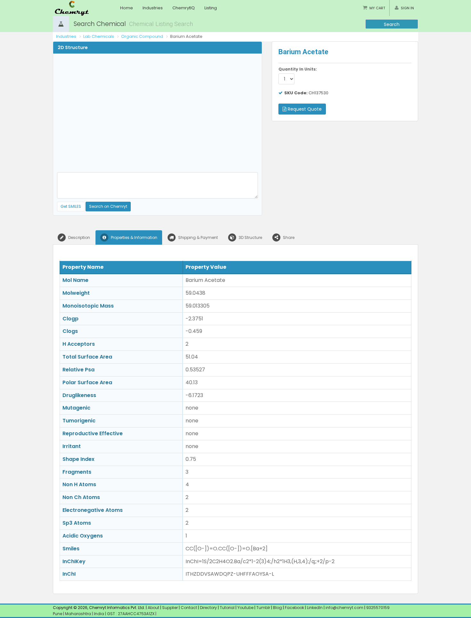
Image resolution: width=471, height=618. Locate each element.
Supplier (170, 607)
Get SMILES (71, 206)
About (153, 607)
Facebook (294, 607)
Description (78, 237)
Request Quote (304, 109)
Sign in (407, 8)
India (99, 613)
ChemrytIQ (183, 8)
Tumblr (263, 607)
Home (126, 8)
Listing (210, 8)
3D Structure (250, 237)
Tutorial (227, 607)
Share (288, 237)
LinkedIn (315, 607)
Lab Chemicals (98, 36)
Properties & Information (133, 237)
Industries (153, 8)
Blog (277, 607)
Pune (58, 613)
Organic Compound (142, 36)
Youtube (245, 607)
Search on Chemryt (108, 206)
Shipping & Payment (197, 237)
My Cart (377, 8)
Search (392, 24)
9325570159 (377, 607)
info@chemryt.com (344, 607)
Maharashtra (78, 613)
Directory (209, 607)
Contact (189, 607)
